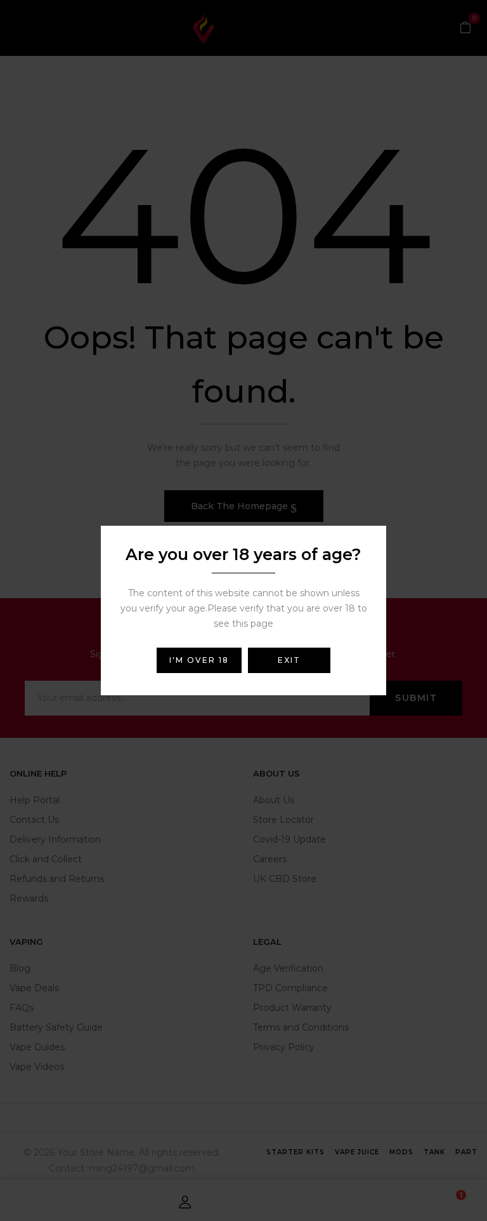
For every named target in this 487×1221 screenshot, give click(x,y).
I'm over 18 (199, 660)
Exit (289, 660)
